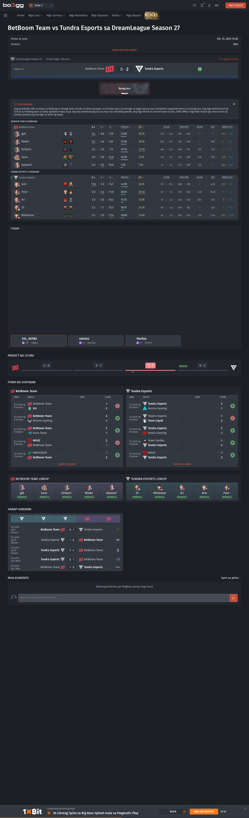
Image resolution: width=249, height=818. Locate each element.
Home (21, 15)
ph (216, 5)
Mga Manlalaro (78, 15)
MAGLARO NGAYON (204, 811)
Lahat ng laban (67, 464)
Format (15, 44)
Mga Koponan (99, 15)
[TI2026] (152, 15)
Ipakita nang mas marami (124, 50)
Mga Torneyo (54, 15)
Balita (115, 15)
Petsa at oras (19, 38)
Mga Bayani (133, 15)
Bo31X (173, 811)
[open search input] (194, 5)
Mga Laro (34, 15)
